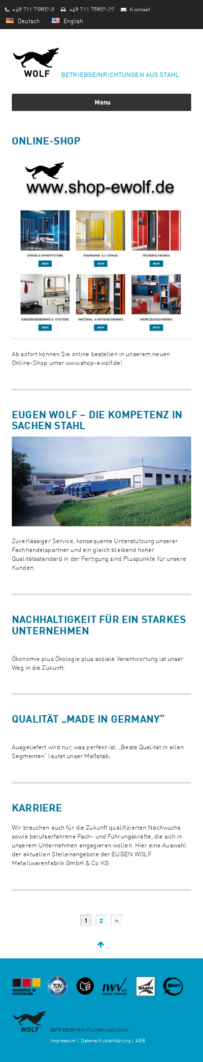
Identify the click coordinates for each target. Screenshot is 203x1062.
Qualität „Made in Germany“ (88, 718)
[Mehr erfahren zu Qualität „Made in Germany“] (101, 731)
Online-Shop (46, 140)
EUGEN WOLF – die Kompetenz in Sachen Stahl (97, 419)
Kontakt (140, 8)
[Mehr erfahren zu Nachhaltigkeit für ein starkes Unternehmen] (101, 643)
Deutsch (28, 20)
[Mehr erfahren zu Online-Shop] (101, 245)
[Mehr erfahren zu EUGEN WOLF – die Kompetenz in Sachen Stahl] (101, 481)
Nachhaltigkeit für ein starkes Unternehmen (99, 624)
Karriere (37, 807)
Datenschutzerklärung (106, 1040)
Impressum (63, 1040)
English (72, 20)
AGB (140, 1040)
